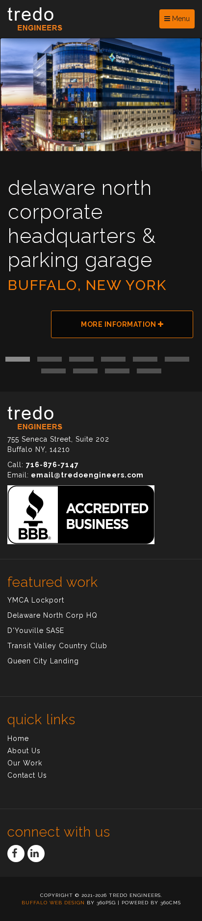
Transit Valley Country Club (57, 646)
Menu (180, 19)
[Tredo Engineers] (79, 19)
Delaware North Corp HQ (52, 615)
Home (18, 738)
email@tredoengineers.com (87, 475)
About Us (24, 751)
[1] (17, 359)
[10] (149, 370)
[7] (53, 370)
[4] (113, 359)
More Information (119, 324)
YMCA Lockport (35, 600)
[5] (145, 359)
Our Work (24, 763)
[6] (177, 359)
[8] (85, 370)
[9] (117, 370)
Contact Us (27, 775)
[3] (81, 359)
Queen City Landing (43, 661)
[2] (49, 359)
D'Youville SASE (35, 630)
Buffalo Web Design (53, 902)
